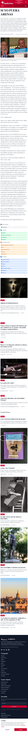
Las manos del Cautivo (7, 383)
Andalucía (3, 661)
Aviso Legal (3, 691)
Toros (2, 666)
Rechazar (7, 729)
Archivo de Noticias (5, 674)
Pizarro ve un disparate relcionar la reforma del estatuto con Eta (14, 346)
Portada (2, 656)
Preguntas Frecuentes (6, 715)
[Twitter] (4, 649)
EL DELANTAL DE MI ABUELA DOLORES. (11, 518)
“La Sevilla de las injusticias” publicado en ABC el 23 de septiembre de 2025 (13, 619)
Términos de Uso (4, 689)
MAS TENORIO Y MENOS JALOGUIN (13, 567)
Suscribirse (14, 706)
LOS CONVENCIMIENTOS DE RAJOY (13, 419)
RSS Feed (3, 675)
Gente (2, 663)
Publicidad (3, 713)
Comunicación (4, 668)
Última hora (3, 657)
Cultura (2, 670)
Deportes (3, 665)
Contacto (3, 693)
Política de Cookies (5, 687)
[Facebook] (1, 649)
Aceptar (20, 729)
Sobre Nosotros (4, 682)
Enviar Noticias (4, 717)
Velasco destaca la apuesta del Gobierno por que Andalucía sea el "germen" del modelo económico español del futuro (14, 327)
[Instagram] (6, 649)
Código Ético (3, 683)
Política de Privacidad (5, 685)
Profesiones (3, 672)
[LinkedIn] (8, 649)
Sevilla (2, 659)
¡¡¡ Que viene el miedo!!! (8, 468)
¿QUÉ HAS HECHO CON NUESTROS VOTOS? (12, 399)
